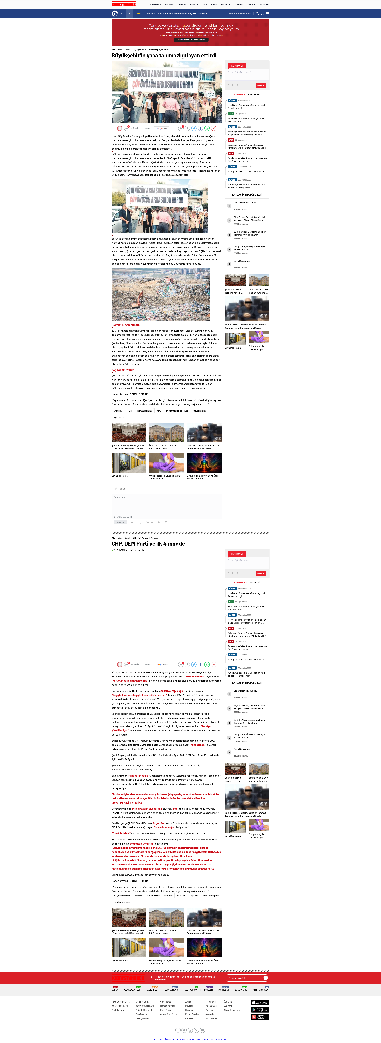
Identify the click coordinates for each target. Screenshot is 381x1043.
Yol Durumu (241, 988)
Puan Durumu (191, 988)
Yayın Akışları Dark (145, 1005)
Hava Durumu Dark (121, 1001)
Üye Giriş (228, 1001)
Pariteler (223, 988)
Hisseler (208, 988)
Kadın (214, 4)
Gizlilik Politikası (179, 1039)
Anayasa (138, 895)
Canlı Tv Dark (142, 1001)
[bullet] (152, 522)
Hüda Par (181, 895)
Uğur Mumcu (119, 417)
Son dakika (240, 13)
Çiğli (130, 411)
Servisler (169, 4)
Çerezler (191, 1039)
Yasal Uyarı (222, 1039)
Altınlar (188, 1001)
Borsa (115, 988)
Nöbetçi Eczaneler (145, 1010)
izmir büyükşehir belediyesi (177, 411)
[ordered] (148, 522)
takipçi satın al (143, 1018)
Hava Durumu (171, 988)
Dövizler (189, 1005)
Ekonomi (194, 4)
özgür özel (194, 895)
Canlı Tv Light (118, 1010)
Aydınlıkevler (119, 411)
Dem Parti (168, 895)
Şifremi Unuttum (232, 1010)
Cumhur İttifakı (153, 895)
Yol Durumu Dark (120, 1005)
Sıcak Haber (211, 1018)
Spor (204, 4)
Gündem (182, 4)
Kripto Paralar (261, 988)
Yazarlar (252, 4)
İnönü (158, 411)
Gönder (120, 522)
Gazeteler (264, 4)
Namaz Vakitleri (132, 988)
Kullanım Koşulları (209, 1039)
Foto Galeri (226, 4)
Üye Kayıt (228, 1005)
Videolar (239, 4)
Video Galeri (211, 1005)
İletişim (168, 1039)
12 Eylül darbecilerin (122, 895)
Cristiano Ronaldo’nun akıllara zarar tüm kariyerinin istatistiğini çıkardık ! (178, 13)
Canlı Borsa (165, 1001)
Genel (127, 50)
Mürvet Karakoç (199, 411)
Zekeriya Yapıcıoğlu (122, 902)
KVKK (198, 1039)
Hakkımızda (159, 1039)
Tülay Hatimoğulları (211, 895)
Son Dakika (155, 4)
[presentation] (122, 13)
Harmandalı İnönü (144, 411)
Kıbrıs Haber (117, 50)
